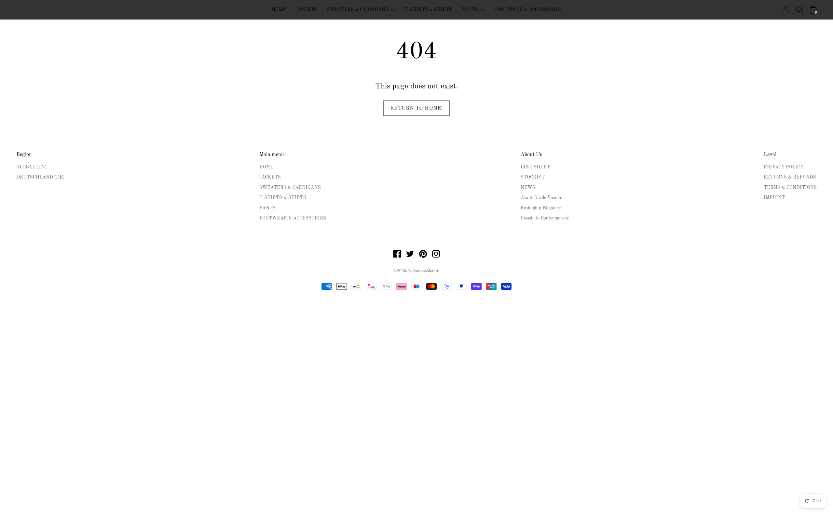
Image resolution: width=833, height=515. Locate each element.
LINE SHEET (535, 167)
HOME (279, 9)
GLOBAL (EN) (31, 167)
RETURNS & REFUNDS (790, 177)
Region (24, 154)
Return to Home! (416, 108)
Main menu (271, 154)
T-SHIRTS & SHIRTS (428, 9)
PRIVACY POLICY (783, 167)
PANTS (470, 9)
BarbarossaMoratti (423, 271)
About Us (531, 154)
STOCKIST (533, 177)
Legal (770, 154)
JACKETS (306, 9)
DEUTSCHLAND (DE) (40, 177)
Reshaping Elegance (541, 208)
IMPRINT (774, 197)
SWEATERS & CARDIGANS (357, 9)
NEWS (528, 187)
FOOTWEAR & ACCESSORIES (528, 9)
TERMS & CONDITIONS (790, 187)
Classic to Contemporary (545, 218)
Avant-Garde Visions (541, 197)
